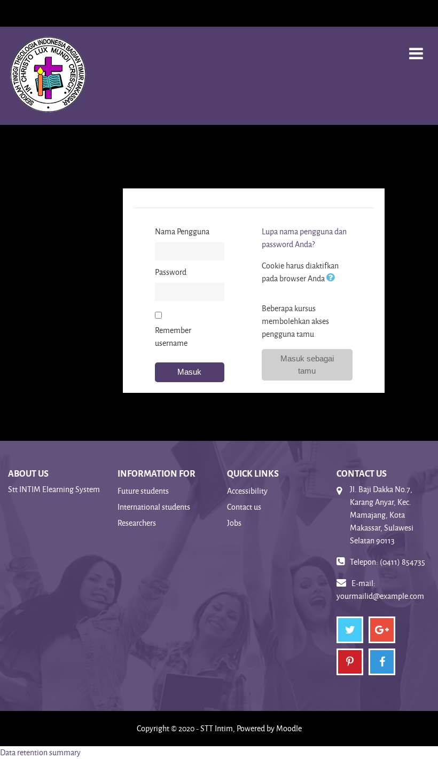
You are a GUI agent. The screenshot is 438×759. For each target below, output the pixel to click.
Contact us (244, 506)
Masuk (189, 371)
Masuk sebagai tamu (307, 364)
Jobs (234, 522)
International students (154, 506)
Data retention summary (40, 752)
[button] (332, 278)
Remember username (173, 337)
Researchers (137, 522)
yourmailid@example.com (380, 596)
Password (170, 272)
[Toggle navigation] (416, 47)
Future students (143, 490)
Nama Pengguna (182, 231)
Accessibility (247, 490)
